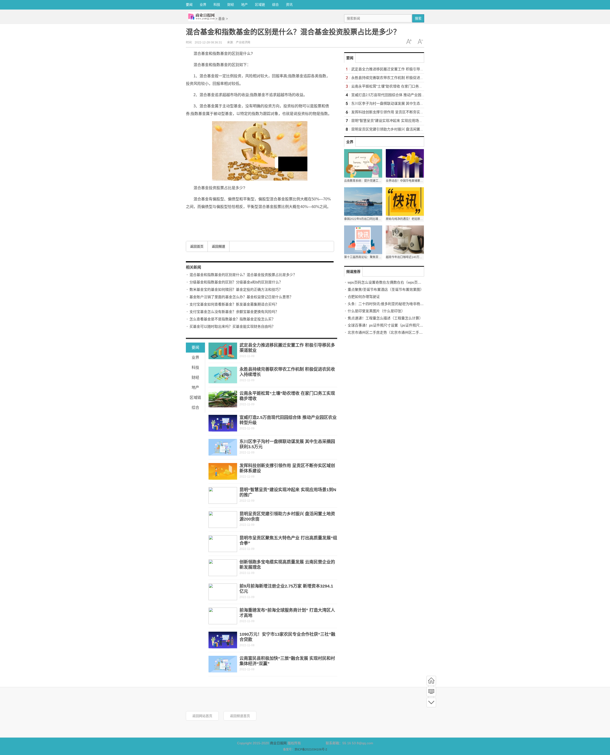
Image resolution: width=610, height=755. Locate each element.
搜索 (418, 18)
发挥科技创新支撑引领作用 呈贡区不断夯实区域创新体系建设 (400, 112)
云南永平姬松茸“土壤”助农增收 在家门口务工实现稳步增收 (397, 86)
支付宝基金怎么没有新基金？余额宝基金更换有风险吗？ (234, 312)
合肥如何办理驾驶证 (364, 297)
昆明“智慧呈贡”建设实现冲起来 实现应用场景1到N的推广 (396, 121)
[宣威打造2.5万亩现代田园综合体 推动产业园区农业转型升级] (222, 423)
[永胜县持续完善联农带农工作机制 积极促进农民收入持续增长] (222, 375)
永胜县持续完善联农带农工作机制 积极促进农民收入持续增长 (400, 78)
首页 (431, 680)
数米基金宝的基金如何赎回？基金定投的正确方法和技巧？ (235, 289)
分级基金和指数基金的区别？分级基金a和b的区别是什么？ (236, 282)
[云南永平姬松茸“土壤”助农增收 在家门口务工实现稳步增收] (222, 399)
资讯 (289, 4)
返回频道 (218, 246)
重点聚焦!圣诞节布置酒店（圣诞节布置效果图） (386, 289)
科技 (217, 4)
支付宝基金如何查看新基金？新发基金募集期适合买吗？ (234, 304)
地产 (244, 4)
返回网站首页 (202, 716)
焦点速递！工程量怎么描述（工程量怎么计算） (385, 318)
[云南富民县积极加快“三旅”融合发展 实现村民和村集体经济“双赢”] (222, 664)
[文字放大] (409, 41)
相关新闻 (193, 267)
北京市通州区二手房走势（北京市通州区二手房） (387, 332)
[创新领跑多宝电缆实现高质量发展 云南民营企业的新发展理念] (222, 567)
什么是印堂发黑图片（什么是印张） (376, 311)
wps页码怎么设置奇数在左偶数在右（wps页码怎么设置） (393, 282)
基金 (221, 19)
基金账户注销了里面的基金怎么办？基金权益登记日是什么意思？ (241, 297)
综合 (275, 4)
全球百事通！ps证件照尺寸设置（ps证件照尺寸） (387, 325)
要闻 (189, 4)
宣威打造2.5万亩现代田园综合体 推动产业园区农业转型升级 (398, 95)
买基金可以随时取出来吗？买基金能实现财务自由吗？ (232, 326)
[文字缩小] (420, 41)
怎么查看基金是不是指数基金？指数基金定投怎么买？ (232, 319)
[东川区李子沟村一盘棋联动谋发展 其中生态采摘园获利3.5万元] (222, 447)
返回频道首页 (240, 716)
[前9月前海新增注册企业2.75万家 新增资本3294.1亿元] (222, 591)
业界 (203, 4)
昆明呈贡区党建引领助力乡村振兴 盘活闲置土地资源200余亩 (399, 129)
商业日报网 (278, 743)
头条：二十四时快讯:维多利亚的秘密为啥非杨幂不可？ (391, 304)
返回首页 (196, 246)
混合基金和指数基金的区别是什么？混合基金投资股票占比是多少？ (243, 275)
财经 (230, 4)
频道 (431, 691)
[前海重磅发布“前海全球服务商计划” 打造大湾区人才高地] (222, 616)
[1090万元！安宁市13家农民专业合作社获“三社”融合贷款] (222, 640)
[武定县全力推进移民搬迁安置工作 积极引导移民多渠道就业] (222, 351)
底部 (431, 702)
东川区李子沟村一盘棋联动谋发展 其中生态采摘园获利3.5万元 (400, 103)
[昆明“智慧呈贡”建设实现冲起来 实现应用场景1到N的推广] (222, 495)
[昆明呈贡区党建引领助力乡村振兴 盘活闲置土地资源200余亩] (222, 519)
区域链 (260, 4)
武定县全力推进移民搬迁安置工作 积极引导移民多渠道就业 (398, 69)
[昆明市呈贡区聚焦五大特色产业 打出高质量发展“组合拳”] (222, 543)
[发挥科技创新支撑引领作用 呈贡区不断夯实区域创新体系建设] (222, 471)
